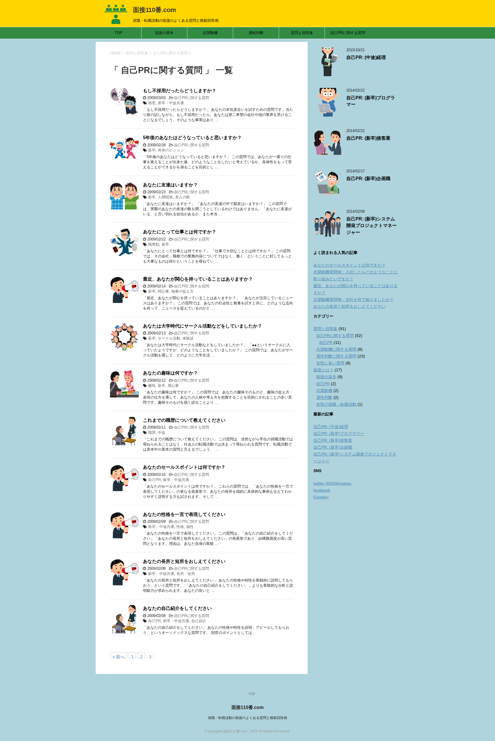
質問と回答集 (302, 33)
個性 (190, 527)
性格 (180, 527)
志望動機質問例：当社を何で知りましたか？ (353, 299)
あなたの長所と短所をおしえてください (184, 561)
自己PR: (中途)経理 (366, 57)
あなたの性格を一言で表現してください (184, 514)
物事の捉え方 (182, 291)
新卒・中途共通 (171, 103)
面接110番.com (154, 9)
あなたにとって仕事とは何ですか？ (179, 231)
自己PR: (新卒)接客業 (368, 138)
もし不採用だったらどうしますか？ (179, 90)
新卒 (152, 150)
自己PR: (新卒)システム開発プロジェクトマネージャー (371, 225)
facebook (321, 490)
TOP (118, 33)
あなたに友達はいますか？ (170, 184)
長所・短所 (185, 573)
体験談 (188, 338)
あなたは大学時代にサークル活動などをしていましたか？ (202, 326)
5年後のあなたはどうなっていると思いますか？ (192, 137)
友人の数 (182, 197)
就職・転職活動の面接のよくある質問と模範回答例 (247, 718)
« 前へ (119, 656)
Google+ (321, 497)
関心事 (163, 291)
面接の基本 (164, 33)
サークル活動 (169, 338)
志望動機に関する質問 (336, 349)
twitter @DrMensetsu (332, 483)
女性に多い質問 (330, 363)
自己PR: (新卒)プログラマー (338, 433)
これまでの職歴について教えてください (184, 420)
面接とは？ (323, 370)
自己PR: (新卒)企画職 (368, 178)
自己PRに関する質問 (347, 33)
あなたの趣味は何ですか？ (170, 372)
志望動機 (210, 33)
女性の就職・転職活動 (336, 404)
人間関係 (165, 197)
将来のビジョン (171, 150)
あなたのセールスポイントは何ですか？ (184, 467)
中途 (161, 432)
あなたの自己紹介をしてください (177, 608)
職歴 (152, 432)
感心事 (173, 385)
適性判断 (256, 33)
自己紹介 (198, 621)
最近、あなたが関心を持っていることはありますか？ (198, 279)
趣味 (152, 385)
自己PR (154, 480)
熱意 (152, 103)
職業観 (153, 244)
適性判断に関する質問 (336, 356)
